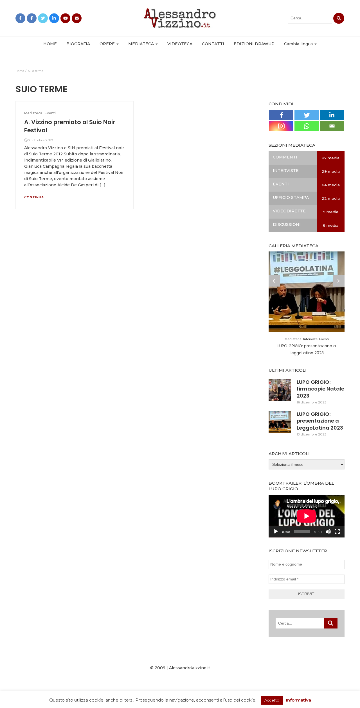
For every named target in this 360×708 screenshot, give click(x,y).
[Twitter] (306, 115)
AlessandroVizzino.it (189, 667)
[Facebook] (281, 115)
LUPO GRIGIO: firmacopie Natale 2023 (320, 388)
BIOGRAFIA (78, 43)
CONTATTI (213, 43)
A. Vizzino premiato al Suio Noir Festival (69, 126)
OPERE (108, 43)
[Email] (332, 126)
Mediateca (33, 113)
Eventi (50, 113)
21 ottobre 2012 (40, 140)
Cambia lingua (299, 43)
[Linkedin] (332, 115)
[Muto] (328, 531)
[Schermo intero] (337, 531)
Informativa (298, 700)
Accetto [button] (271, 700)
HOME (50, 43)
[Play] (276, 531)
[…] (101, 184)
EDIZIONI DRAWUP (254, 43)
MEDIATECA (141, 43)
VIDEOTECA (179, 43)
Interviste (310, 339)
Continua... (35, 197)
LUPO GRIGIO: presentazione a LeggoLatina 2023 (320, 420)
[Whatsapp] (306, 126)
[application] (307, 516)
